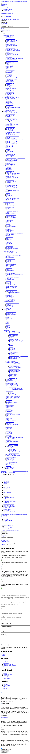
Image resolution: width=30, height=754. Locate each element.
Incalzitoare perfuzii (11, 80)
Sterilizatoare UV (13, 354)
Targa (7, 328)
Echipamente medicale (8, 35)
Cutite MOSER (10, 130)
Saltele (7, 322)
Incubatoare (9, 108)
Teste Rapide (12, 393)
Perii (7, 147)
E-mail (2, 15)
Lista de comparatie (7, 9)
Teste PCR (11, 392)
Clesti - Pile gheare (10, 155)
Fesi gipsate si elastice (11, 217)
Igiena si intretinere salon (12, 159)
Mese (7, 317)
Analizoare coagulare (11, 88)
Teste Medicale (9, 391)
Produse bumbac (10, 230)
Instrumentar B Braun (14, 190)
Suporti (8, 326)
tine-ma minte (5, 22)
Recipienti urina (10, 234)
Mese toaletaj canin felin (12, 112)
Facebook (3, 654)
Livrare (2, 472)
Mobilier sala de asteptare (15, 367)
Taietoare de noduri (10, 154)
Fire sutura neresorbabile (15, 294)
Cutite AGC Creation (11, 134)
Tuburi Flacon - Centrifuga (12, 277)
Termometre (9, 75)
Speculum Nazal (10, 81)
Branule (8, 208)
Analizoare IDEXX (10, 110)
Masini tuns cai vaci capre (12, 124)
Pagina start (3, 544)
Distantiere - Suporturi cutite (12, 136)
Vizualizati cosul (4, 28)
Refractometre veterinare (12, 384)
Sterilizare (8, 240)
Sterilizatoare (9, 46)
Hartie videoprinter (10, 222)
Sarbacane (8, 416)
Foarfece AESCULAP (11, 143)
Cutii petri (8, 260)
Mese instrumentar (10, 39)
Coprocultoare (9, 247)
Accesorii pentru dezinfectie (12, 303)
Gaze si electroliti (10, 102)
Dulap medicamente (13, 371)
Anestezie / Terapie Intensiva (13, 50)
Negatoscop (9, 318)
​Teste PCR (8, 281)
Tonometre (8, 89)
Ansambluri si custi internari (15, 363)
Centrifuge (8, 86)
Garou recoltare (10, 265)
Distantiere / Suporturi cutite (15, 341)
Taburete (8, 327)
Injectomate (9, 85)
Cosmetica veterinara (8, 111)
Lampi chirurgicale (10, 41)
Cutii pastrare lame (10, 259)
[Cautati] (14, 543)
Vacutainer (8, 278)
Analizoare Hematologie (12, 54)
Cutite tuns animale (10, 127)
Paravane (8, 319)
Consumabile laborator (8, 251)
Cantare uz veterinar (11, 360)
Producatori (6, 675)
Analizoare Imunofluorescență (13, 173)
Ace (7, 204)
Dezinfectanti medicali (8, 301)
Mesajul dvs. (3, 634)
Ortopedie (8, 425)
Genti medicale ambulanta (12, 61)
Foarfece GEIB (9, 145)
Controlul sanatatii (10, 213)
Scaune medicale (13, 365)
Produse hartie (9, 231)
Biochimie (8, 101)
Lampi (7, 316)
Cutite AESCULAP (11, 128)
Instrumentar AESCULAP (12, 185)
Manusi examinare (13, 444)
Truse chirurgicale (10, 299)
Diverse (8, 194)
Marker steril (9, 295)
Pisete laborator (9, 270)
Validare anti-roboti (5, 642)
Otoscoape (8, 68)
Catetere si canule (10, 288)
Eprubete (8, 261)
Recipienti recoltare (10, 273)
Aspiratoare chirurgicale (11, 59)
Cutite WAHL (9, 162)
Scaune (8, 325)
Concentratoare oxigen (11, 79)
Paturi (7, 321)
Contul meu (6, 481)
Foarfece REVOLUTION (12, 141)
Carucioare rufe (10, 313)
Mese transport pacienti (14, 370)
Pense (7, 191)
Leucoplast (8, 225)
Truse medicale (9, 76)
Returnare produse (7, 674)
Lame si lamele (9, 266)
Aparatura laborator (10, 48)
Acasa (4, 479)
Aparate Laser (9, 96)
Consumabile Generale (11, 447)
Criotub (8, 256)
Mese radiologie (13, 378)
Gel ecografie (9, 220)
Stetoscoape (9, 72)
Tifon (7, 212)
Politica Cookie (7, 661)
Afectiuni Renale (13, 462)
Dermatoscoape (10, 83)
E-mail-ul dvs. (4, 631)
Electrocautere (9, 53)
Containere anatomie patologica (13, 255)
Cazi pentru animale (11, 115)
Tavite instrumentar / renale (12, 198)
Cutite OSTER (9, 133)
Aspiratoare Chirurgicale (12, 441)
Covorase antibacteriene (11, 290)
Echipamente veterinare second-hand (11, 97)
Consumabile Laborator (11, 454)
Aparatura (8, 304)
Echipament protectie (11, 215)
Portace (8, 193)
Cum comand (16, 471)
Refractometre (9, 66)
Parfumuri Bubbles (10, 164)
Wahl (10, 123)
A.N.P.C (5, 688)
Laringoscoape (9, 42)
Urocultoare (9, 243)
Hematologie (9, 99)
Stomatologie (9, 423)
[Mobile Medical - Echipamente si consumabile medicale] (14, 1)
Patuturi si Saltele (10, 163)
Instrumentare (9, 305)
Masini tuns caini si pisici (12, 119)
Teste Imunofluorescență (15, 394)
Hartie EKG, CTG (10, 221)
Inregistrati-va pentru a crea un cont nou (10, 19)
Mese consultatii (10, 37)
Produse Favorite (7, 10)
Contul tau (5, 684)
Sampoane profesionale (11, 160)
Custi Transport (9, 436)
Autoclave (8, 94)
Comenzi (5, 7)
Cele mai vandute (7, 676)
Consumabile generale (8, 202)
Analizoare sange (10, 105)
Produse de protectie (11, 250)
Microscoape (9, 57)
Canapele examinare (11, 312)
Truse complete (9, 186)
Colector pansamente (11, 314)
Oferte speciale (11, 472)
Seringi (8, 235)
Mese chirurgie (9, 36)
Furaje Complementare (11, 460)
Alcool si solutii (10, 206)
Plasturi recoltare (10, 272)
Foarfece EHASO (10, 138)
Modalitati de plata (24, 471)
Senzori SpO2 (9, 71)
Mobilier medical (7, 309)
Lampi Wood (9, 67)
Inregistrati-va (10, 13)
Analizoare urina (10, 103)
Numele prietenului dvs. (6, 623)
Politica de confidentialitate (9, 665)
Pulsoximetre (9, 429)
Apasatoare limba (10, 207)
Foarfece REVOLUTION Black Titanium (16, 140)
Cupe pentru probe (10, 257)
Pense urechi (9, 156)
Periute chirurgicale (10, 296)
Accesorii (8, 116)
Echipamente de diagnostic (9, 165)
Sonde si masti (9, 237)
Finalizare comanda (5, 30)
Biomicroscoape (10, 92)
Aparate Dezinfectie (11, 90)
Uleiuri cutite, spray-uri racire (16, 340)
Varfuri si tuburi (10, 279)
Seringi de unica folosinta (12, 248)
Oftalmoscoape (9, 64)
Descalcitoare (9, 151)
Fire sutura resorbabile (14, 292)
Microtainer (9, 268)
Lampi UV (8, 63)
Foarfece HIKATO (10, 142)
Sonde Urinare (9, 246)
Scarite (8, 323)
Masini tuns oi (9, 125)
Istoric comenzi (6, 685)
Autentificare (4, 13)
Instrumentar (6, 184)
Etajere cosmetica (13, 358)
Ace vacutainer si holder (12, 252)
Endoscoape (9, 178)
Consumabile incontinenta (12, 211)
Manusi (8, 203)
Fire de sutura (9, 291)
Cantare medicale (10, 62)
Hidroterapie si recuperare (12, 49)
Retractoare (9, 195)
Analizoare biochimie (11, 174)
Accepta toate (4, 752)
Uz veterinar (6, 330)
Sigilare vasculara (10, 93)
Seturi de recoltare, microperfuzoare (14, 274)
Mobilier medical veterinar (12, 362)
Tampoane (8, 242)
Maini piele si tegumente (12, 306)
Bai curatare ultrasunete (11, 45)
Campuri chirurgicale (11, 287)
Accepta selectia (4, 751)
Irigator (8, 224)
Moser (10, 121)
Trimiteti (3, 648)
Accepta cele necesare (6, 749)
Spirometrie (9, 239)
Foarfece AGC (9, 146)
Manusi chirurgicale (13, 445)
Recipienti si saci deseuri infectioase (14, 233)
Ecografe (8, 55)
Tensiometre (9, 74)
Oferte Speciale (7, 492)
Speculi (8, 238)
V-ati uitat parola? (7, 16)
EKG (7, 52)
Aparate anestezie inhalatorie (13, 107)
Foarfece (8, 137)
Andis (10, 120)
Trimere (8, 150)
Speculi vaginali (10, 468)
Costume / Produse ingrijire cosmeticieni (18, 356)
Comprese (8, 209)
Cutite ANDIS (9, 129)
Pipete (7, 269)
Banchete (8, 310)
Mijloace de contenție (11, 381)
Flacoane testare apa (11, 264)
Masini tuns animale (11, 118)
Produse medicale (10, 70)
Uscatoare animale (10, 114)
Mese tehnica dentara (14, 369)
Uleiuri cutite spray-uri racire (13, 132)
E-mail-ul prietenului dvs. (6, 626)
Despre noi (6, 663)
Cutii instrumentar (10, 199)
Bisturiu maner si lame (11, 286)
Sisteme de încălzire (11, 398)
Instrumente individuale (11, 187)
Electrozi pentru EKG (11, 216)
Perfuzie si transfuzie (11, 226)
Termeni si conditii (7, 667)
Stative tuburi (9, 275)
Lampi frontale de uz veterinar (13, 396)
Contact (6, 472)
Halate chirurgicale (10, 300)
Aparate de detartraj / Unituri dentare (14, 58)
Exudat (8, 262)
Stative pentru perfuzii (14, 366)
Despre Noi (3, 471)
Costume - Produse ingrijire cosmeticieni (15, 158)
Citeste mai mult (4, 717)
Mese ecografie (12, 376)
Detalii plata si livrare (8, 664)
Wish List (5, 686)
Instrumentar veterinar (11, 200)
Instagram (3, 655)
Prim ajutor (9, 229)
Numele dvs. (3, 629)
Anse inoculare (9, 253)
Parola (2, 16)
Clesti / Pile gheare (13, 352)
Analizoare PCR (10, 180)
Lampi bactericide (10, 44)
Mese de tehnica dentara (11, 40)
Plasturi (8, 228)
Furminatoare (9, 152)
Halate (7, 244)
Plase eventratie (10, 297)
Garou (7, 218)
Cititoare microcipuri (11, 361)
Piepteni (8, 149)
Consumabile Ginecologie (9, 467)
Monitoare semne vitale (11, 77)
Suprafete (8, 308)
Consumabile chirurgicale (9, 284)
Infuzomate (9, 84)
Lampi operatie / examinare (12, 397)
